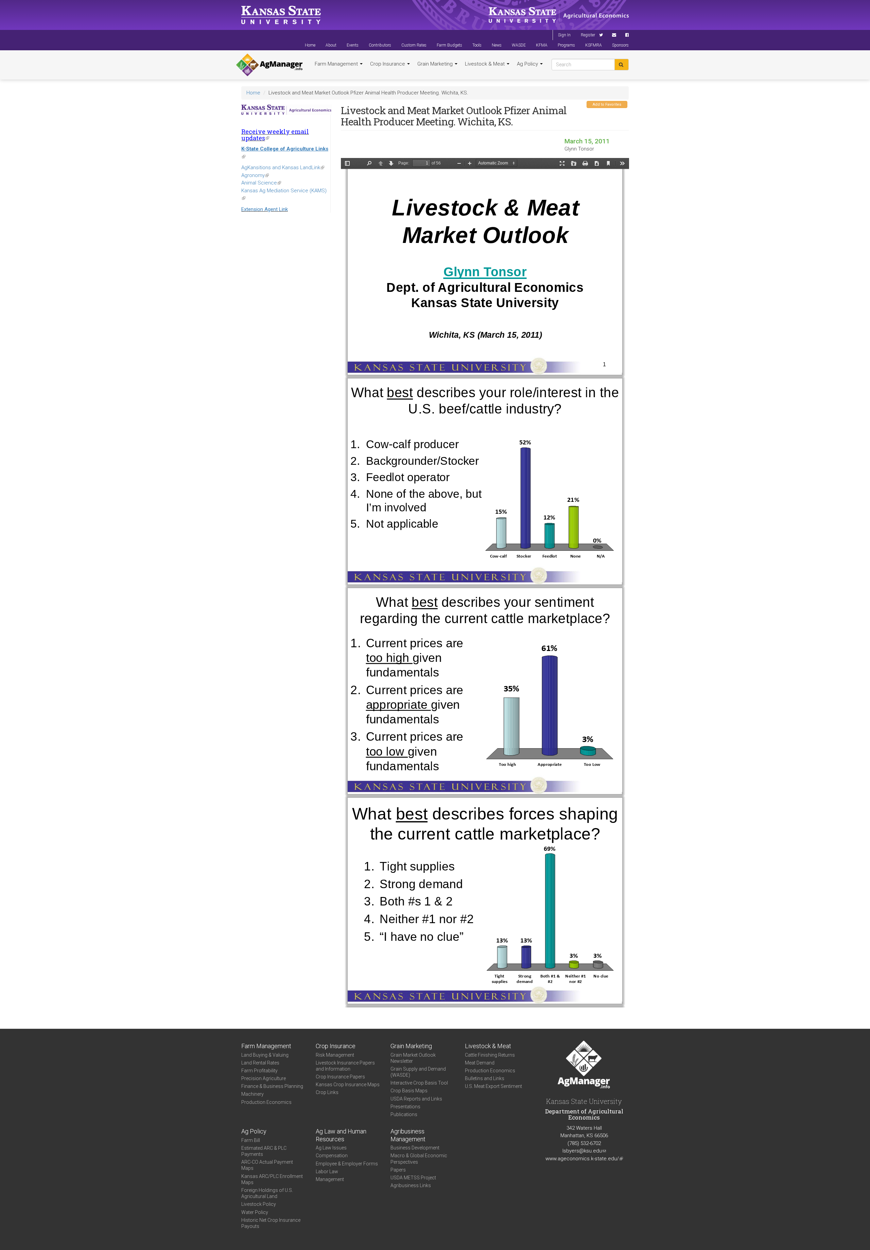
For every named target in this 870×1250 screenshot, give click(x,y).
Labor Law (327, 1171)
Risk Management (335, 1055)
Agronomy (255, 175)
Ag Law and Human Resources (341, 1135)
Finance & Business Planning (272, 1086)
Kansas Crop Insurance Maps (348, 1084)
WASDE (519, 45)
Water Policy (254, 1212)
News (497, 45)
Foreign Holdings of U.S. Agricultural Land (267, 1193)
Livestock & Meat (485, 64)
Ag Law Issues (331, 1147)
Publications (403, 1114)
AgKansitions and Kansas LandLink (282, 167)
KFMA (541, 45)
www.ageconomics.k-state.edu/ (584, 1159)
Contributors (380, 45)
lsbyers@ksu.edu (584, 1151)
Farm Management (337, 64)
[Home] (269, 65)
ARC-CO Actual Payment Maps (267, 1165)
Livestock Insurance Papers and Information (345, 1066)
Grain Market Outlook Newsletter (413, 1058)
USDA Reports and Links (416, 1099)
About (331, 45)
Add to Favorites (607, 104)
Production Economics (266, 1102)
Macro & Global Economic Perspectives (418, 1158)
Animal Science (261, 183)
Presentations (405, 1106)
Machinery (252, 1094)
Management (330, 1179)
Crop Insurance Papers (340, 1076)
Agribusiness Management (407, 1135)
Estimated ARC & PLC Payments (263, 1151)
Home (310, 45)
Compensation (332, 1155)
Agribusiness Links (410, 1185)
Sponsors (620, 45)
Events (353, 45)
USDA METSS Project (413, 1177)
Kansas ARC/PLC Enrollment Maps (272, 1179)
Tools (477, 45)
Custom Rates (414, 45)
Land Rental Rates (260, 1063)
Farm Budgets (449, 45)
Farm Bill (250, 1140)
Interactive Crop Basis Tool (419, 1083)
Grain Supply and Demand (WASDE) (418, 1072)
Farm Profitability (259, 1070)
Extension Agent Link (264, 209)
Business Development (414, 1147)
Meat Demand (479, 1063)
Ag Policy (528, 64)
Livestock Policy (258, 1204)
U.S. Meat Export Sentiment (493, 1086)
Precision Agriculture (263, 1078)
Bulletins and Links (484, 1078)
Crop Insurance (388, 64)
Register (588, 35)
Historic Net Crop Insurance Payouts (270, 1223)
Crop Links (327, 1092)
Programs (566, 45)
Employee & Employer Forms (347, 1163)
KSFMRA (593, 45)
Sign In (564, 35)
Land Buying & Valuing (265, 1055)
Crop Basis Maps (409, 1090)
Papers (398, 1170)
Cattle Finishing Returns (490, 1055)
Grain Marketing (435, 64)
